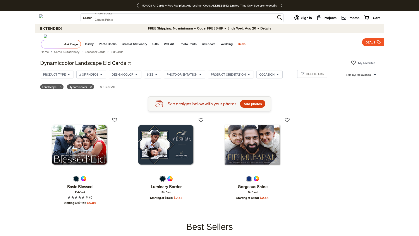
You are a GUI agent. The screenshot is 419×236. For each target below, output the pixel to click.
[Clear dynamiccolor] (91, 86)
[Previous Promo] (139, 5)
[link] (80, 145)
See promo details (265, 5)
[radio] (76, 179)
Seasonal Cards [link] (95, 51)
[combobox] (178, 18)
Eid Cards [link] (117, 51)
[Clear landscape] (60, 86)
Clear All (109, 87)
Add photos (253, 103)
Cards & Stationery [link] (66, 51)
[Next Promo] (281, 5)
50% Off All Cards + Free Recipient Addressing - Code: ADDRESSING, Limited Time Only (197, 5)
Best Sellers (209, 226)
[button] (279, 17)
